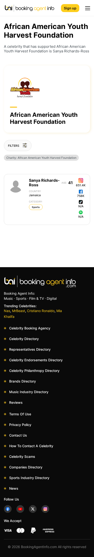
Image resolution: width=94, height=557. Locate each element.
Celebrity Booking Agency (29, 328)
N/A (80, 206)
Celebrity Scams (22, 456)
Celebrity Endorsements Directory (36, 360)
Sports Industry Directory (29, 478)
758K (80, 196)
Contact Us (18, 435)
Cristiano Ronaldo (40, 311)
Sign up (70, 8)
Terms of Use (20, 414)
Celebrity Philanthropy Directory (34, 371)
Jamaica (35, 193)
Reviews (16, 402)
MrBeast (18, 311)
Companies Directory (25, 467)
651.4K (81, 185)
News (13, 488)
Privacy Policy (20, 425)
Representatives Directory (30, 349)
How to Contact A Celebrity (31, 446)
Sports (36, 207)
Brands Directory (22, 381)
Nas (7, 311)
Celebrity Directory (24, 339)
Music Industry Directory (28, 392)
